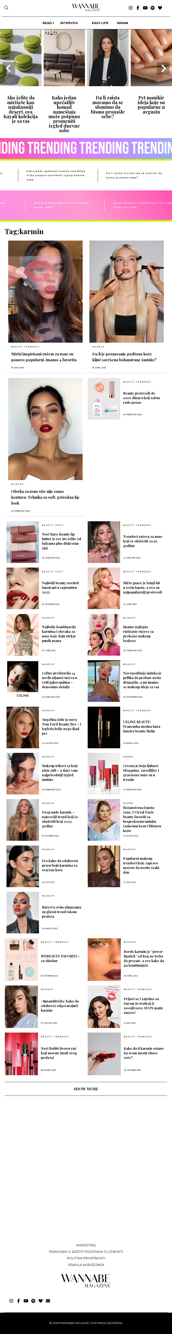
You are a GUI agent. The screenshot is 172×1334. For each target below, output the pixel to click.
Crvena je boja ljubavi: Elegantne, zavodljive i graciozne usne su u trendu (141, 773)
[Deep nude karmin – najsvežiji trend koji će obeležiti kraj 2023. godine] (23, 820)
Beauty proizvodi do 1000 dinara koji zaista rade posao (141, 398)
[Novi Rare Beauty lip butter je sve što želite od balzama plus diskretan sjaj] (23, 542)
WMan (122, 23)
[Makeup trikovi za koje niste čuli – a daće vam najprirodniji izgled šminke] (23, 774)
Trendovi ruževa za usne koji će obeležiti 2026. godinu (142, 541)
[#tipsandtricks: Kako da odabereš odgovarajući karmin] (21, 1006)
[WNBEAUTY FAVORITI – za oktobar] (21, 959)
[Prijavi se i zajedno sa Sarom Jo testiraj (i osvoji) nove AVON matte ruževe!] (104, 1006)
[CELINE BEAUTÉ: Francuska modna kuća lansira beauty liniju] (104, 727)
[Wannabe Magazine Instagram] (130, 8)
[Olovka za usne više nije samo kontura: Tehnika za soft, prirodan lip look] (45, 429)
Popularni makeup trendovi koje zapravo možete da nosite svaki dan (141, 865)
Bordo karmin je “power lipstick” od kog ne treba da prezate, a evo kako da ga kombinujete (144, 958)
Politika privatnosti (86, 1258)
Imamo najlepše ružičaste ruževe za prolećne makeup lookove (138, 634)
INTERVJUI (69, 23)
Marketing (86, 1245)
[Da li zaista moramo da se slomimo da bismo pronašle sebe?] (108, 84)
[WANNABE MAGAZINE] (86, 1286)
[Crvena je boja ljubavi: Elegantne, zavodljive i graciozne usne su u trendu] (104, 774)
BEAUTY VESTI (53, 525)
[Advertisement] (36, 1209)
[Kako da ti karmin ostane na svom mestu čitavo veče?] (104, 1054)
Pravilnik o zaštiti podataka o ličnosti (86, 1252)
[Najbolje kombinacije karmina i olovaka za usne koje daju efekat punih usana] (23, 635)
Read (47, 23)
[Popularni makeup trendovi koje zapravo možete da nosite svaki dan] (104, 866)
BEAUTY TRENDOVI (25, 347)
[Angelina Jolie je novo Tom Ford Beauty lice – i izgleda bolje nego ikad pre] (23, 727)
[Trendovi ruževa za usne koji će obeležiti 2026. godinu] (104, 542)
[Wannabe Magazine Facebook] (138, 8)
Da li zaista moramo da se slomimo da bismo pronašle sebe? (108, 106)
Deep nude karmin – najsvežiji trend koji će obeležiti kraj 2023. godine (60, 819)
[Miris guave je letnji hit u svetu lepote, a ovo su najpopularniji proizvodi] (104, 588)
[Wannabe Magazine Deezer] (160, 8)
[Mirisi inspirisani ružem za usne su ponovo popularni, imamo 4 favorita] (45, 292)
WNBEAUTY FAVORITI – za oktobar (60, 958)
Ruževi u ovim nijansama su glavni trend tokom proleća (61, 912)
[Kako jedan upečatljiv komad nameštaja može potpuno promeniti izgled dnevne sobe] (64, 84)
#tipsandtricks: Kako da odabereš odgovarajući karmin (60, 1005)
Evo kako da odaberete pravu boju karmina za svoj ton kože (60, 865)
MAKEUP (98, 347)
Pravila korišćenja (86, 1265)
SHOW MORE (86, 1088)
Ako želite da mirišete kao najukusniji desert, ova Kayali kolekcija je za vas (21, 109)
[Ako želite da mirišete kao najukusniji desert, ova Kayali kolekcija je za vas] (21, 84)
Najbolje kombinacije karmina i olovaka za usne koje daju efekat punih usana (59, 634)
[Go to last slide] (9, 68)
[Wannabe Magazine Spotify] (152, 8)
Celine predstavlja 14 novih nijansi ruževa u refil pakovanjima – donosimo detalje (59, 680)
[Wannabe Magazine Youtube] (145, 8)
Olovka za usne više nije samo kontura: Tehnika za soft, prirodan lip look (45, 497)
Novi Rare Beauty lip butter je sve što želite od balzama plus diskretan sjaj (61, 541)
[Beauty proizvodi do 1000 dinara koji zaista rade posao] (104, 399)
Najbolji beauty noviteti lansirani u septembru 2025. (60, 587)
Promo (128, 757)
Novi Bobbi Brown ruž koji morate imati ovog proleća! (59, 1053)
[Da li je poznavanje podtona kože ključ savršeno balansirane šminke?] (126, 292)
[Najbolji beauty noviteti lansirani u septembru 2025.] (23, 588)
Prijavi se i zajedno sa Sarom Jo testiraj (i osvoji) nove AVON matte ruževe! (143, 1006)
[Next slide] (163, 68)
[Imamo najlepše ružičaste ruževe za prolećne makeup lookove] (104, 635)
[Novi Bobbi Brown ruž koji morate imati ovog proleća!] (21, 1054)
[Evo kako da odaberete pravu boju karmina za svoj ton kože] (23, 866)
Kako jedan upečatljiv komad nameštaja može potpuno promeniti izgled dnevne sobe (64, 113)
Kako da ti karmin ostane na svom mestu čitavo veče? (144, 1053)
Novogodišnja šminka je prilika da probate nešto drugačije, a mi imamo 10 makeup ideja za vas (142, 680)
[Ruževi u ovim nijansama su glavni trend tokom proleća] (23, 912)
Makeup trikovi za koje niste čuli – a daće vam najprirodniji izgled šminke (60, 773)
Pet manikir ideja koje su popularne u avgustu (151, 104)
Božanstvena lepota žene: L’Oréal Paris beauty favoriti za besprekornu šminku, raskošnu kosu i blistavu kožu (142, 819)
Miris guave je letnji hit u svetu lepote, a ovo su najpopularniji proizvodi (142, 587)
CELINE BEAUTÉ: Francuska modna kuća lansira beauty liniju (141, 726)
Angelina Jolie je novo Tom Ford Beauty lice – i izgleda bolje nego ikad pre (61, 726)
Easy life (100, 23)
